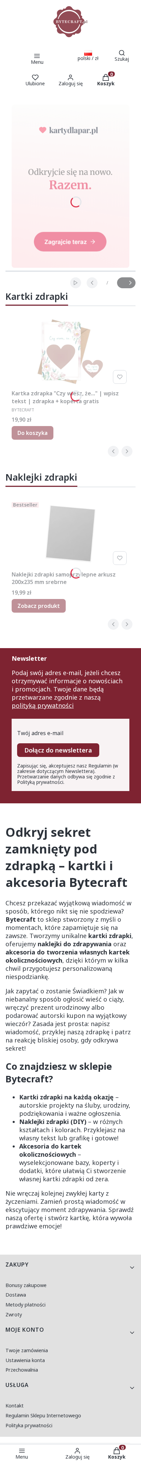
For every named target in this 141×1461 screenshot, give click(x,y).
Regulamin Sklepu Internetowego (43, 1415)
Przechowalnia (21, 1370)
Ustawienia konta (25, 1360)
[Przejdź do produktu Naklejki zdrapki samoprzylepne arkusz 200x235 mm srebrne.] (70, 533)
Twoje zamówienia (26, 1350)
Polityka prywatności (28, 1425)
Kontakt (14, 1405)
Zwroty (13, 1314)
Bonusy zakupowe (26, 1285)
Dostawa (15, 1294)
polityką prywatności (43, 705)
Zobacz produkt (38, 606)
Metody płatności (25, 1304)
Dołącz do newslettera (58, 750)
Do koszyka (32, 433)
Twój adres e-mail (40, 733)
